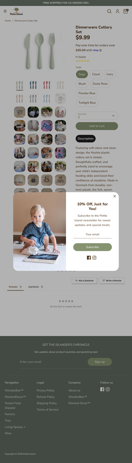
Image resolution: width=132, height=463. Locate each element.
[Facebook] (89, 258)
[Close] (114, 196)
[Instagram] (94, 258)
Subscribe (92, 247)
